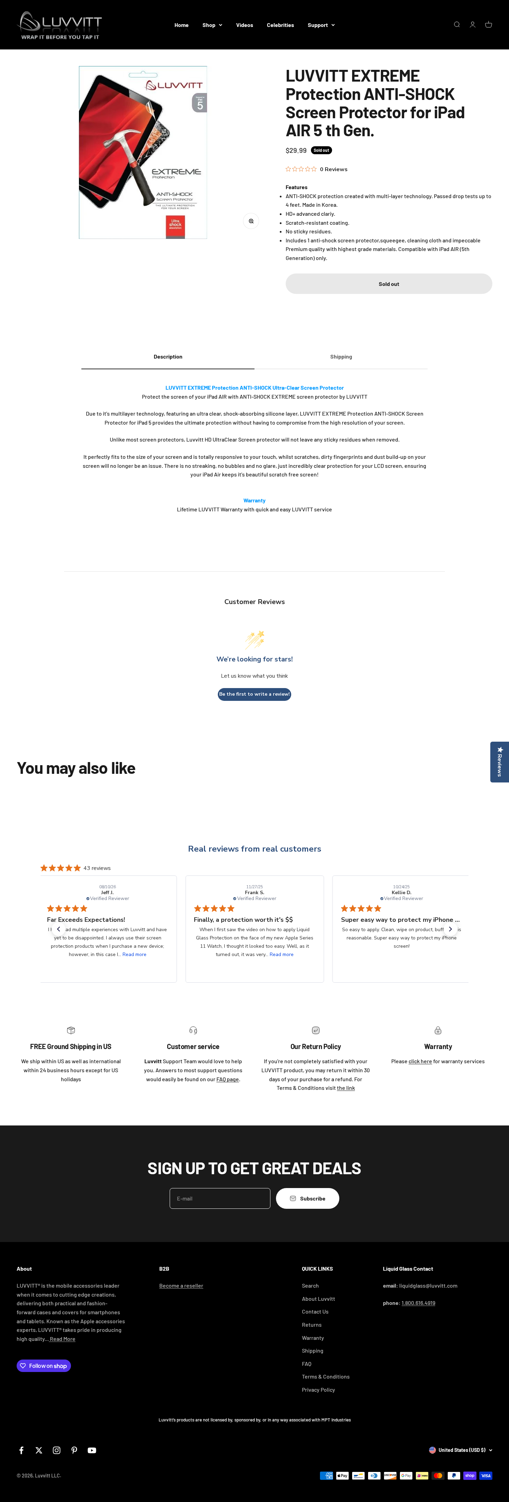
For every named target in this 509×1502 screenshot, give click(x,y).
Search (310, 1285)
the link (346, 1087)
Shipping (312, 1350)
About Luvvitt (318, 1298)
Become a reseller (181, 1285)
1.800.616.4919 (418, 1302)
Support (318, 24)
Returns (312, 1324)
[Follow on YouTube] (92, 1450)
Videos (244, 24)
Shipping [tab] (341, 356)
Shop (209, 24)
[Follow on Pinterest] (74, 1450)
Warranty (313, 1337)
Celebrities (280, 24)
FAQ (306, 1363)
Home (182, 24)
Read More (62, 1338)
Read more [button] (135, 954)
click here (420, 1061)
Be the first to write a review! (254, 694)
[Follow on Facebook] (21, 1450)
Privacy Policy (318, 1389)
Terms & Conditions (326, 1376)
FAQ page (227, 1079)
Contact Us (315, 1311)
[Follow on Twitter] (39, 1450)
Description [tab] (168, 356)
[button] (58, 929)
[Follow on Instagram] (56, 1450)
